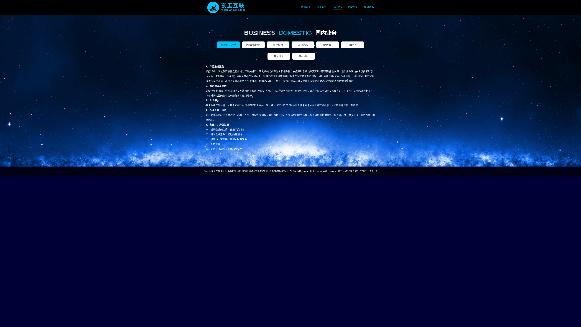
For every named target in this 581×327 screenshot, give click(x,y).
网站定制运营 (253, 45)
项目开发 (279, 56)
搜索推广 (328, 45)
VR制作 (352, 45)
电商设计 (304, 56)
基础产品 (303, 45)
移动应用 (278, 45)
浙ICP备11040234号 (279, 171)
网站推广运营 (228, 45)
